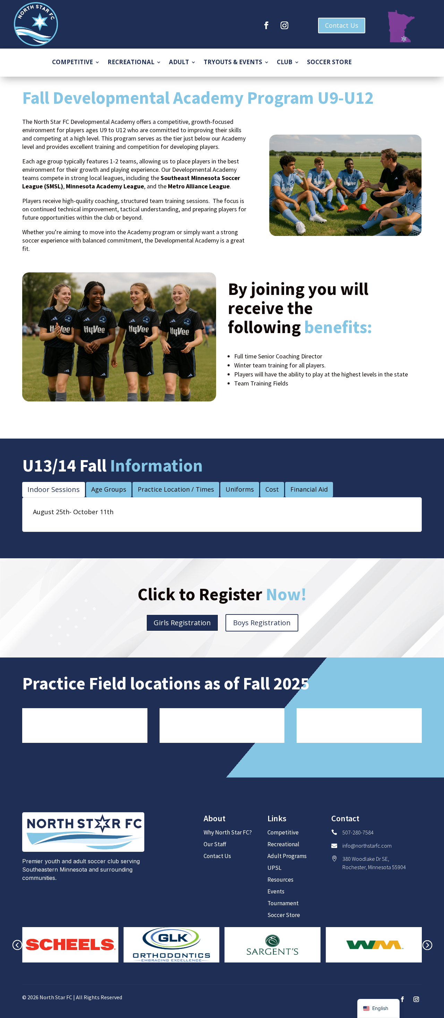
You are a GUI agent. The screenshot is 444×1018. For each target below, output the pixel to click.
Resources (280, 879)
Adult (179, 63)
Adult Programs (287, 856)
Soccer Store (329, 63)
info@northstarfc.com (367, 845)
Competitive (72, 63)
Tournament (283, 903)
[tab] (53, 489)
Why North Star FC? (228, 832)
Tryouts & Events (233, 63)
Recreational (131, 63)
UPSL (274, 868)
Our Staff (215, 844)
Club (284, 63)
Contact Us (341, 25)
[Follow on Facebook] (266, 25)
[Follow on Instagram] (284, 25)
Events (275, 891)
